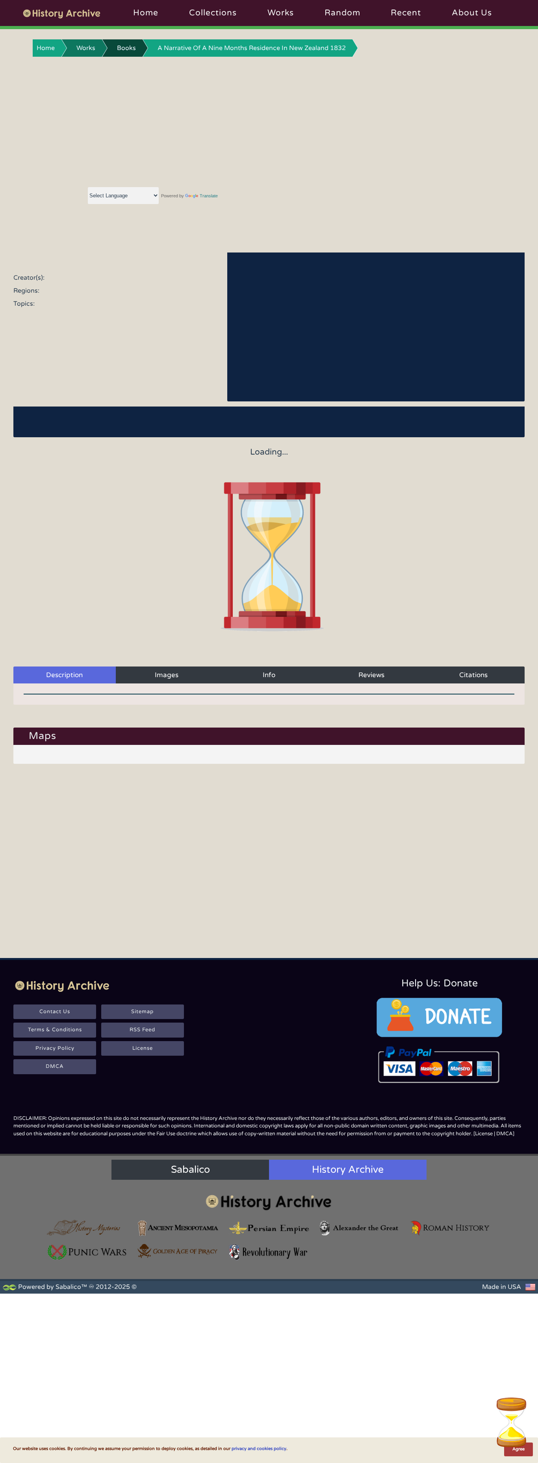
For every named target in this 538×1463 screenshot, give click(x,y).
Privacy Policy (54, 1048)
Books (126, 48)
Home (145, 13)
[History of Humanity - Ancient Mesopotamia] (178, 1228)
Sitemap (142, 1011)
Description (64, 675)
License (142, 1048)
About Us (472, 13)
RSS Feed (142, 1030)
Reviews (371, 675)
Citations (473, 675)
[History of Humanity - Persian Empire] (269, 1228)
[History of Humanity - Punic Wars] (87, 1252)
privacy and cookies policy (259, 1448)
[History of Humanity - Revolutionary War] (269, 1252)
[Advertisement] (269, 120)
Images (166, 675)
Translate (209, 195)
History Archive (348, 1169)
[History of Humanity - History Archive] (269, 1202)
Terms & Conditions (55, 1030)
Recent (406, 13)
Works (280, 13)
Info (269, 675)
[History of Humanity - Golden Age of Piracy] (178, 1251)
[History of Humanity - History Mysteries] (87, 1228)
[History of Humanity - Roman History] (450, 1228)
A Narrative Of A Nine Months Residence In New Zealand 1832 (252, 48)
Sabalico (190, 1169)
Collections (213, 13)
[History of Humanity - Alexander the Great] (359, 1228)
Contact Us (54, 1011)
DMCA (55, 1066)
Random (342, 13)
